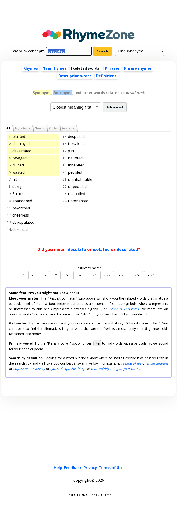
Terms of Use (111, 467)
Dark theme (101, 495)
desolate (77, 249)
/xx (67, 275)
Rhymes (30, 68)
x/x (80, 275)
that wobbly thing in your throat (115, 368)
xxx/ (151, 275)
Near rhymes (54, 68)
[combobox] (75, 107)
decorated (127, 249)
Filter (96, 343)
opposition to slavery (29, 368)
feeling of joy (131, 363)
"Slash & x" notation (124, 309)
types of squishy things (68, 368)
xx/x (136, 275)
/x (33, 275)
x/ (44, 275)
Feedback (73, 467)
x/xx (122, 275)
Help (58, 467)
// (56, 275)
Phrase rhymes (138, 68)
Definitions (106, 75)
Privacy (90, 467)
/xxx (107, 275)
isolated (101, 249)
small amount (157, 363)
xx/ (93, 275)
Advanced (114, 107)
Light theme (76, 495)
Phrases (112, 68)
